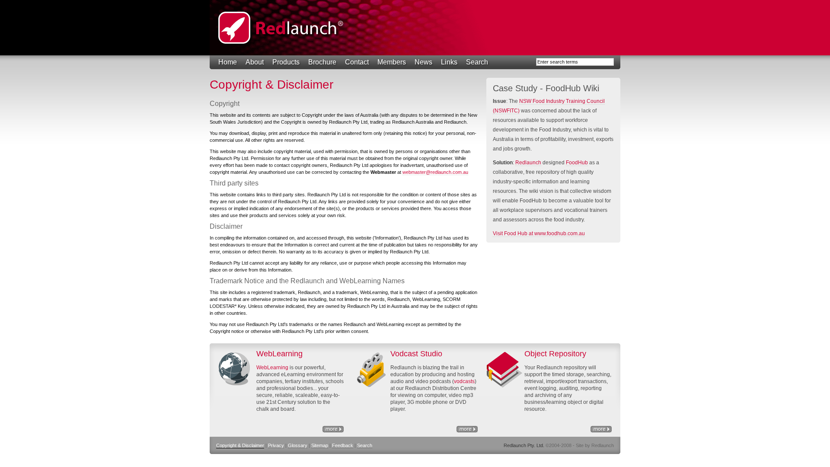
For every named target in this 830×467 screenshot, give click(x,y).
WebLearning (272, 368)
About (255, 62)
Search (477, 62)
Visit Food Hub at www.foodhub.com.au (539, 233)
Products (286, 62)
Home (227, 62)
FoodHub (577, 163)
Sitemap (319, 445)
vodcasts (464, 381)
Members (391, 62)
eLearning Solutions (333, 429)
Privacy (276, 445)
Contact (357, 62)
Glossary (297, 445)
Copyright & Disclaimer (240, 445)
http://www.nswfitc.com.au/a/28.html (467, 429)
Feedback (342, 445)
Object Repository (601, 429)
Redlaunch (528, 163)
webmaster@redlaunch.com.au (435, 172)
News (423, 62)
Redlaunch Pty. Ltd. (281, 27)
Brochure (322, 62)
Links (449, 62)
